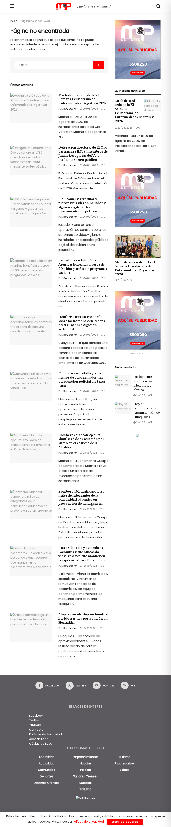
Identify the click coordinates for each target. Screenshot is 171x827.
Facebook (36, 716)
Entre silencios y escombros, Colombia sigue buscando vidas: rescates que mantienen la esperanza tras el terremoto (81, 554)
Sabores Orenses (85, 776)
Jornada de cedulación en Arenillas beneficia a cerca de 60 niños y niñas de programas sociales (82, 266)
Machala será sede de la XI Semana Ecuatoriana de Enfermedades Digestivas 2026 (82, 99)
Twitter (34, 720)
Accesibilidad (38, 739)
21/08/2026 (89, 452)
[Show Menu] (12, 6)
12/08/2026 (89, 565)
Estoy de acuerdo (125, 822)
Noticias (85, 763)
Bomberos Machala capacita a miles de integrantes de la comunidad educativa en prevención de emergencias (81, 498)
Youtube (35, 725)
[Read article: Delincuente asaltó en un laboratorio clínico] (123, 381)
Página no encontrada (35, 21)
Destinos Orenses (46, 783)
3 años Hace (144, 422)
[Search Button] (158, 6)
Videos (124, 770)
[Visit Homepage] (85, 6)
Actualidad (126, 254)
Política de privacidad (88, 821)
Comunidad (46, 770)
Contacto (36, 729)
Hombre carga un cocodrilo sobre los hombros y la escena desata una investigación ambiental (81, 323)
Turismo (124, 757)
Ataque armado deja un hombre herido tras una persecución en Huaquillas (83, 618)
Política (85, 770)
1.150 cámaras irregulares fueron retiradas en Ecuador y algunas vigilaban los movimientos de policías (82, 205)
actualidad (46, 757)
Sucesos (85, 783)
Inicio (13, 21)
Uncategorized (124, 763)
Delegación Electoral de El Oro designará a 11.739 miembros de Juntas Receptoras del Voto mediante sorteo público (83, 154)
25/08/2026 (90, 108)
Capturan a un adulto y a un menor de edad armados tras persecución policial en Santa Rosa (81, 380)
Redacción (70, 108)
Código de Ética (40, 743)
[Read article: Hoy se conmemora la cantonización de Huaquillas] (123, 408)
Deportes (46, 776)
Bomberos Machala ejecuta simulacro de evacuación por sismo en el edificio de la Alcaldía (81, 441)
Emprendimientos (85, 757)
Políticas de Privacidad (45, 734)
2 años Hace (144, 395)
